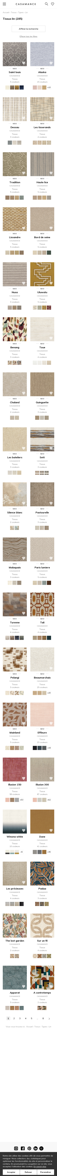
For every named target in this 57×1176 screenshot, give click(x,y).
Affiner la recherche (28, 28)
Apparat (15, 992)
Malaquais (15, 567)
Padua (42, 888)
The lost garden (14, 940)
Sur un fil (42, 940)
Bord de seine (42, 237)
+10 (49, 87)
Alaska (42, 72)
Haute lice (42, 182)
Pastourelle (42, 512)
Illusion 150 (14, 784)
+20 (49, 693)
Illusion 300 (42, 784)
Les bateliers (14, 457)
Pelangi (15, 677)
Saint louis (15, 72)
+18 (49, 748)
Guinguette (42, 402)
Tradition (14, 182)
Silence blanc (14, 512)
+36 (49, 852)
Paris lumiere (42, 567)
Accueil (6, 12)
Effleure (42, 732)
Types (21, 12)
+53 (21, 800)
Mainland (15, 732)
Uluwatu (42, 292)
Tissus (13, 12)
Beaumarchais (42, 677)
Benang (14, 347)
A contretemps (42, 992)
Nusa (15, 292)
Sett (42, 457)
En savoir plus (40, 1166)
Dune (42, 836)
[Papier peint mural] (41, 1149)
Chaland (15, 402)
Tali (42, 622)
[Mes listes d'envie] (52, 4)
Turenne (15, 622)
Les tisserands (42, 127)
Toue (42, 347)
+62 (49, 800)
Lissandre (14, 237)
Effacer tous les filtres (28, 36)
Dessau (15, 127)
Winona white (15, 836)
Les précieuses (14, 888)
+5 (21, 852)
